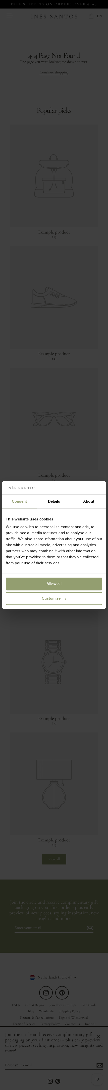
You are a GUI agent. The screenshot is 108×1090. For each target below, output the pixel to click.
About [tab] (88, 501)
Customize (51, 598)
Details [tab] (54, 501)
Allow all (54, 584)
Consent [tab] (19, 501)
